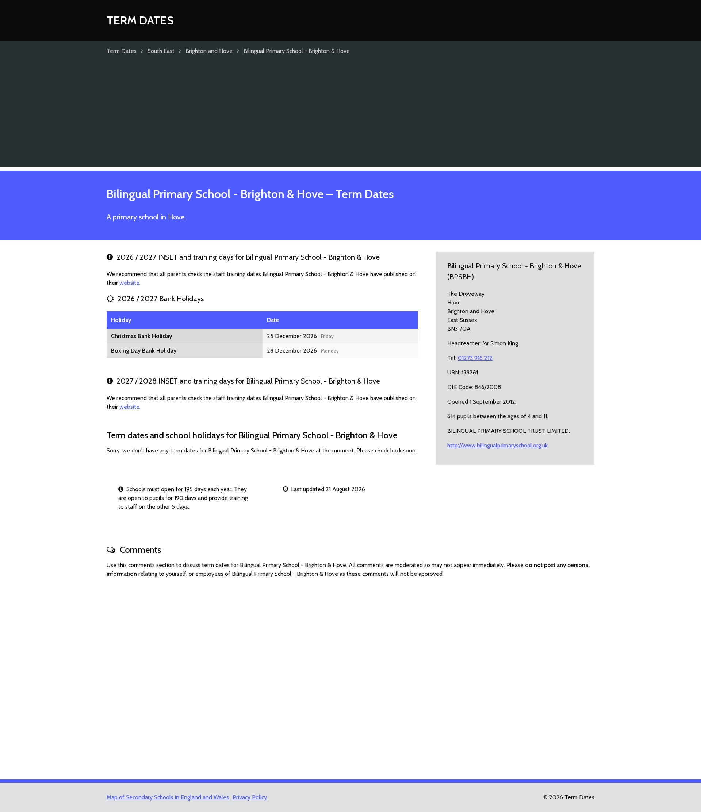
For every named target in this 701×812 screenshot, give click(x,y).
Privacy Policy (250, 797)
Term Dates (140, 20)
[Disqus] (350, 675)
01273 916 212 (475, 357)
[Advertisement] (350, 116)
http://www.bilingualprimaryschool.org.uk (497, 445)
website (129, 282)
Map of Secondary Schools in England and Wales (168, 797)
